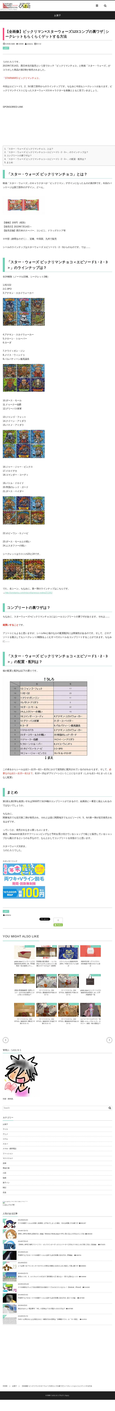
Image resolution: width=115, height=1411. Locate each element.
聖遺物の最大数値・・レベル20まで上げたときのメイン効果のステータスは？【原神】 (46, 964)
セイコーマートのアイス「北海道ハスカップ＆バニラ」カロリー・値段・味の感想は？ (91, 1021)
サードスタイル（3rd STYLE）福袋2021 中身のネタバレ (68, 992)
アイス (98, 1004)
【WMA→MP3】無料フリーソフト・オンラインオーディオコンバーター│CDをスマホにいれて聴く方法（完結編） (57, 1244)
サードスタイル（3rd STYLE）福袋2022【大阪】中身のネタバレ (46, 1021)
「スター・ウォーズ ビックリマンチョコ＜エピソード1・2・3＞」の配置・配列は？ (46, 159)
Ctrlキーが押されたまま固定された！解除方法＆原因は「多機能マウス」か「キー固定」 (48, 1319)
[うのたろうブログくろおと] (17, 5)
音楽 (4, 1192)
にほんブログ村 (9, 1205)
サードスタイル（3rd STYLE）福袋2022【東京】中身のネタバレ (24, 1021)
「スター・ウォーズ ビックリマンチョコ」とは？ (30, 149)
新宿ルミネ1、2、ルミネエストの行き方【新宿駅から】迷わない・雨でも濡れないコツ (48, 1276)
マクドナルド (8, 1158)
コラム (5, 1139)
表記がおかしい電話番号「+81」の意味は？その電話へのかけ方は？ (41, 1308)
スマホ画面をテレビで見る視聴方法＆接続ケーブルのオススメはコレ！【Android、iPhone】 (50, 1287)
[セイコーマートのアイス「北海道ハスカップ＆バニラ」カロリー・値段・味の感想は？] (90, 1015)
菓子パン (6, 1183)
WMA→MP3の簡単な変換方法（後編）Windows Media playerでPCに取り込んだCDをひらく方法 (51, 1234)
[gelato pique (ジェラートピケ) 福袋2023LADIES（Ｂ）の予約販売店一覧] (90, 984)
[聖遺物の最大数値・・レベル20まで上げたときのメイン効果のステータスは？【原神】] (46, 957)
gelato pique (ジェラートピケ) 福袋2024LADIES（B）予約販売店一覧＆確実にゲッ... (24, 964)
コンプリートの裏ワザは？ (19, 155)
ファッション (30, 946)
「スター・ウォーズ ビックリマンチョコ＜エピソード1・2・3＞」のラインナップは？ (47, 152)
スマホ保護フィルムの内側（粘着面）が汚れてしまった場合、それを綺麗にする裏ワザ (48, 1223)
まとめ (10, 162)
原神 (54, 946)
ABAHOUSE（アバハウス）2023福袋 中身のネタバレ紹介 (90, 964)
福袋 (76, 946)
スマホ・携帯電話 (9, 1149)
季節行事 (6, 1168)
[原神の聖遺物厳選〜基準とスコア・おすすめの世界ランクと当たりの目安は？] (24, 982)
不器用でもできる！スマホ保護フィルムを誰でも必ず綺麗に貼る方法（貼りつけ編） (47, 1298)
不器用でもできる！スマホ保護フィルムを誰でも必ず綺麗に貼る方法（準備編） (45, 1255)
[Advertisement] (24, 126)
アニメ (5, 1134)
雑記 (4, 1188)
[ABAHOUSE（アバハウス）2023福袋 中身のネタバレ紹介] (90, 955)
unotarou (30, 44)
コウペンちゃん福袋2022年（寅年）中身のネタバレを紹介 (68, 964)
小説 (4, 1173)
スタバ (5, 1144)
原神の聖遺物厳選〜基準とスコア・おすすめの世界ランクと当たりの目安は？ (24, 992)
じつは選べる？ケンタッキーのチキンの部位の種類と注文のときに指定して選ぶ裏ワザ (48, 1266)
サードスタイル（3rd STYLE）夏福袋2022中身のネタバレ (68, 1021)
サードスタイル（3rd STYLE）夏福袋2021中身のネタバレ (46, 992)
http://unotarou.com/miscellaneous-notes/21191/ (28, 593)
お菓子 (6, 48)
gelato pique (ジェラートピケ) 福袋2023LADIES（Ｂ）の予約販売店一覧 (90, 992)
